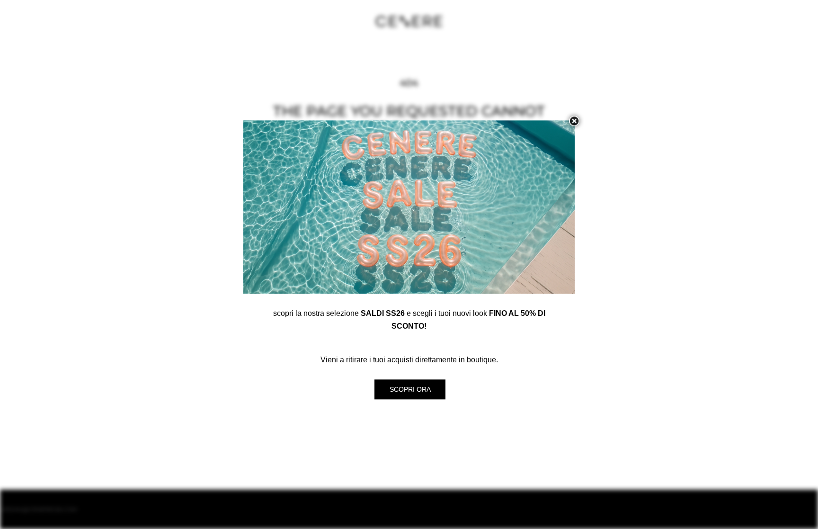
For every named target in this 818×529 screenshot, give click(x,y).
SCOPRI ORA (410, 389)
